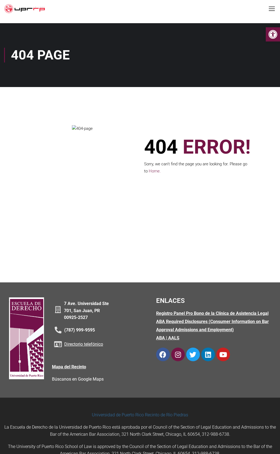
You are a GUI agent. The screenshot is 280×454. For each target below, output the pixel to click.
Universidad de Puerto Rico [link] (118, 414)
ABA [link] (160, 337)
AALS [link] (173, 337)
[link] (273, 34)
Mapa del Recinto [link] (69, 366)
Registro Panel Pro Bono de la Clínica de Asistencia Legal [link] (212, 313)
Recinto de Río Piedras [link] (166, 414)
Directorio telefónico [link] (83, 344)
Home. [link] (155, 171)
